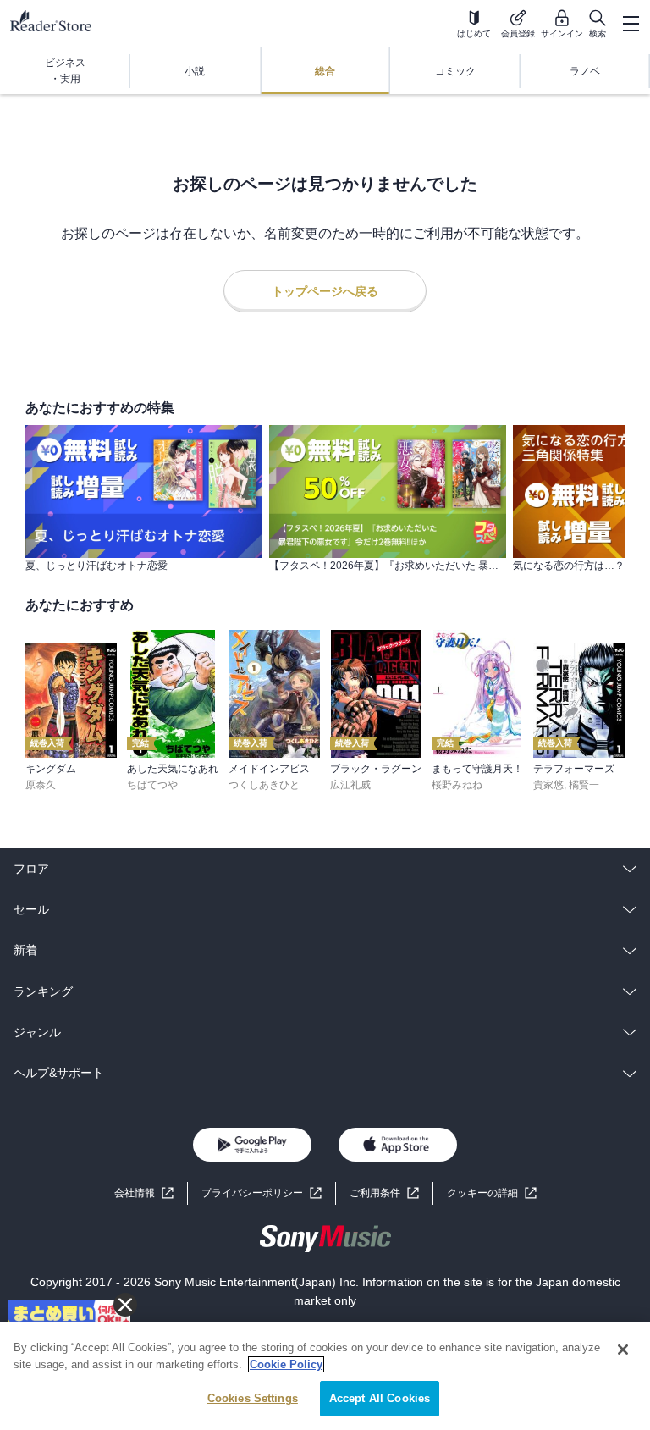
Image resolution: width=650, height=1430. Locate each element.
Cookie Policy (286, 1364)
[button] (491, 1193)
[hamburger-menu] (630, 23)
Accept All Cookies (379, 1398)
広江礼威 (350, 785)
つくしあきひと (264, 785)
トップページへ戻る (325, 291)
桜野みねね (457, 785)
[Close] (623, 1349)
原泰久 (40, 785)
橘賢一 (584, 785)
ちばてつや (152, 785)
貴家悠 (548, 785)
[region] (325, 1376)
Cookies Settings (252, 1398)
